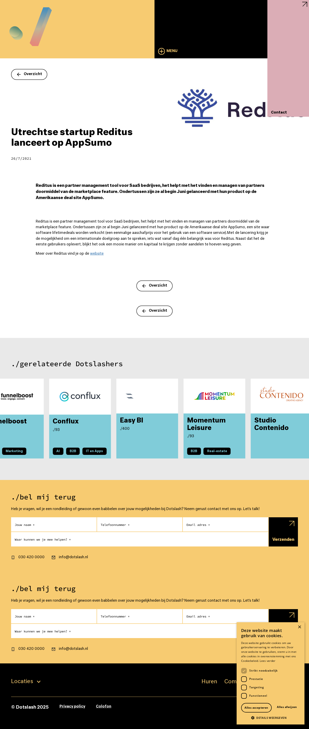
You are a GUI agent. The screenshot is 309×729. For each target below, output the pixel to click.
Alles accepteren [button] (256, 708)
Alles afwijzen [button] (287, 707)
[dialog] (270, 673)
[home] (30, 23)
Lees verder (267, 661)
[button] (168, 51)
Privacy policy (72, 706)
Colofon (103, 706)
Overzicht (33, 74)
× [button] (299, 627)
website (97, 254)
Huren (209, 681)
